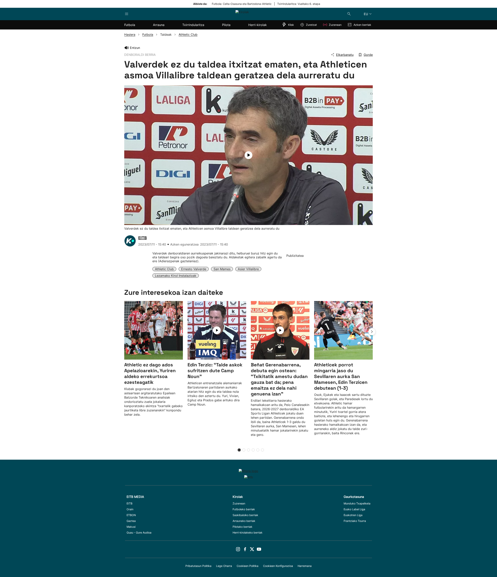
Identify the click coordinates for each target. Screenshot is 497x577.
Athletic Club (164, 269)
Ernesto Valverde (193, 269)
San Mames (222, 269)
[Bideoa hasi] (248, 155)
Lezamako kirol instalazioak (175, 276)
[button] (372, 331)
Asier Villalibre (248, 269)
